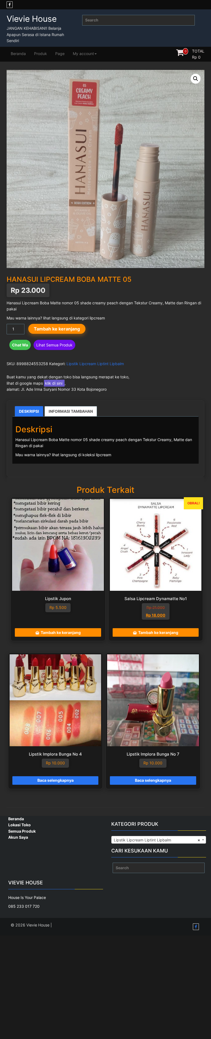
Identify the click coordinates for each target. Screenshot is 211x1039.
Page (60, 53)
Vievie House (32, 19)
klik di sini (54, 383)
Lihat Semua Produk (54, 345)
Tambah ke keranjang (57, 329)
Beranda (18, 53)
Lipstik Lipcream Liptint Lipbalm (95, 363)
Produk (40, 53)
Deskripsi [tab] (29, 411)
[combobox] (158, 840)
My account (83, 53)
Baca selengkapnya (55, 780)
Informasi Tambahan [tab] (71, 411)
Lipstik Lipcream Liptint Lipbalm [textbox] (157, 840)
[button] (196, 79)
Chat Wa (20, 345)
